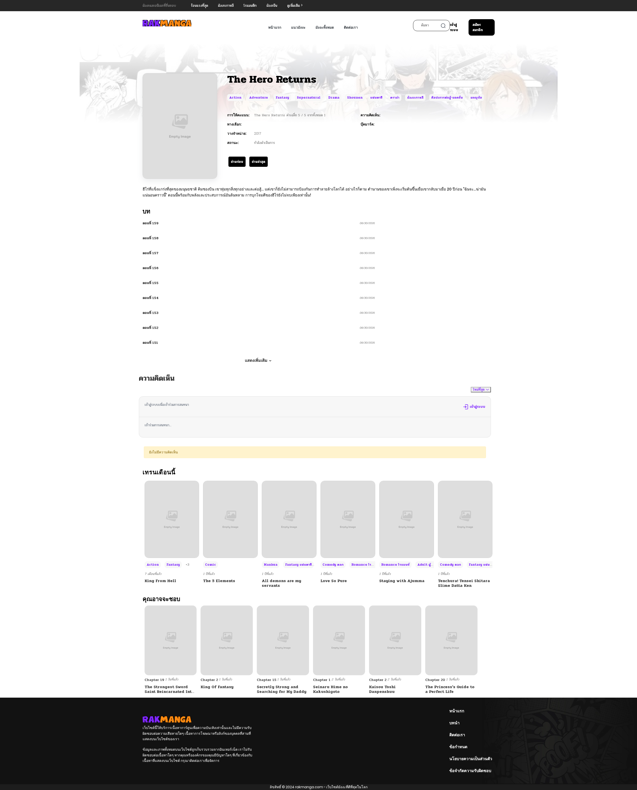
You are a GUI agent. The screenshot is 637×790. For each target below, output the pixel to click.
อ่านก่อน (237, 161)
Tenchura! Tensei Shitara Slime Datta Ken (464, 583)
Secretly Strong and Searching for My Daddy (281, 689)
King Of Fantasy (217, 687)
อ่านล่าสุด (258, 161)
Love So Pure (333, 581)
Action (235, 97)
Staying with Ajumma (402, 581)
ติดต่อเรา (351, 27)
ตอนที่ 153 (151, 312)
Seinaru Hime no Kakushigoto (330, 689)
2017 (257, 133)
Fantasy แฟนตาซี (298, 564)
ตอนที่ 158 (151, 238)
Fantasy (282, 97)
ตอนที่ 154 (151, 298)
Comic (210, 564)
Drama (333, 97)
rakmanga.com (309, 787)
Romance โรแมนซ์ (365, 564)
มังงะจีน (271, 5)
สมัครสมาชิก (478, 27)
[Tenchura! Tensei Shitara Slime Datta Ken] (465, 519)
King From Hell (160, 581)
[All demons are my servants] (289, 519)
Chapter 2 (209, 679)
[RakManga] (167, 23)
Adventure (258, 97)
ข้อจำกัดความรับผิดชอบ (470, 771)
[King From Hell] (172, 519)
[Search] (443, 25)
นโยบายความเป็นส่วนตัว (470, 759)
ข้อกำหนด (458, 747)
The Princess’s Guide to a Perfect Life (450, 689)
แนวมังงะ (298, 27)
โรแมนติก (250, 5)
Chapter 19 (154, 679)
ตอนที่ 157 (151, 253)
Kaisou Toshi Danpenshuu (382, 689)
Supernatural (308, 97)
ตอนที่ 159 (151, 223)
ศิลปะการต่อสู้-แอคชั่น (447, 97)
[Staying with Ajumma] (406, 519)
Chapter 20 (435, 679)
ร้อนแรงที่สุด (199, 5)
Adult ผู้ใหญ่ (427, 564)
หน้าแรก (274, 27)
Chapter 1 (321, 679)
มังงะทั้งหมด (325, 27)
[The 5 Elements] (230, 519)
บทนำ (454, 723)
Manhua (270, 564)
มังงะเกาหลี (226, 5)
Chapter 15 (266, 679)
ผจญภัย (476, 97)
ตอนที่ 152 (151, 327)
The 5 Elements (219, 581)
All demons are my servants (281, 583)
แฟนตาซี (376, 97)
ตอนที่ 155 (151, 283)
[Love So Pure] (348, 519)
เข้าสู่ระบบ (454, 27)
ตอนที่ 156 (151, 268)
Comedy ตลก (333, 564)
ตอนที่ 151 (150, 342)
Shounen (355, 97)
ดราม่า (394, 97)
